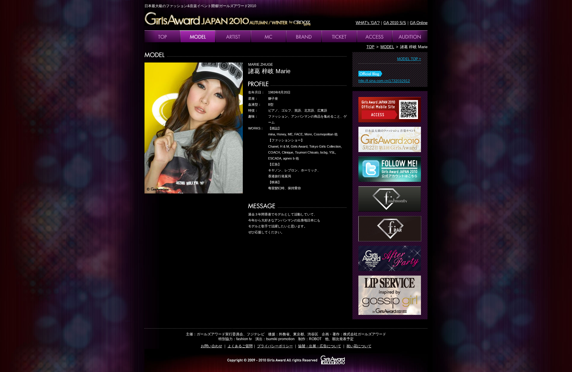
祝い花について (359, 346)
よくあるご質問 (240, 346)
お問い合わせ (211, 346)
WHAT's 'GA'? (368, 23)
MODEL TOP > (409, 59)
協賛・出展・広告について (319, 346)
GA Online (419, 23)
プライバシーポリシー (275, 346)
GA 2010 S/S (394, 23)
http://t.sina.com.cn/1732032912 (384, 81)
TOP (370, 47)
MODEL (387, 47)
